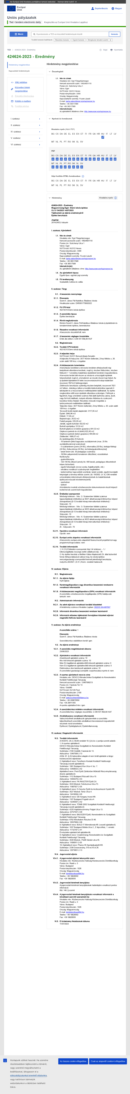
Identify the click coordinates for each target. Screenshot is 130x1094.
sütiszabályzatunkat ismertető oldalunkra (28, 1075)
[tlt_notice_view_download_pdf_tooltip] (53, 159)
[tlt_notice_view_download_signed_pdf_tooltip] (102, 137)
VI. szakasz (16, 144)
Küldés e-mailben (23, 101)
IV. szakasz (16, 132)
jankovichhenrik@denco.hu (77, 698)
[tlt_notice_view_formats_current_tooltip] (115, 198)
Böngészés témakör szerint (98, 40)
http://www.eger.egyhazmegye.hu (97, 111)
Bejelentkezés (101, 8)
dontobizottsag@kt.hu (75, 873)
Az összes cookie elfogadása (73, 1061)
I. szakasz (15, 119)
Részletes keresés (62, 40)
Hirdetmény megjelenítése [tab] (19, 65)
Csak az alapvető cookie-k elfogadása (108, 1061)
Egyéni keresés (78, 40)
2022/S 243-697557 (102, 607)
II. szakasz (15, 125)
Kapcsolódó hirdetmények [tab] (19, 71)
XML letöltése (21, 82)
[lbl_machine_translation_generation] (83, 176)
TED (9, 50)
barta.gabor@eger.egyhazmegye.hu (80, 101)
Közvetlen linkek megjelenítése (22, 89)
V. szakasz (15, 138)
